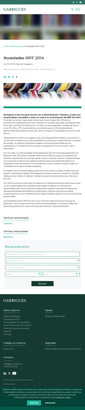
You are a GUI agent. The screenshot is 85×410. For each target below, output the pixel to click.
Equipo (48, 310)
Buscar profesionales (55, 316)
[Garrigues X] (9, 373)
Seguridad (50, 343)
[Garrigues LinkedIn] (5, 373)
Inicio (6, 46)
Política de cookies (9, 384)
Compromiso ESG (12, 319)
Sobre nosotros (11, 310)
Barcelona (8, 237)
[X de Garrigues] (77, 2)
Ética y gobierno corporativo (17, 322)
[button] (5, 77)
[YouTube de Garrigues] (80, 2)
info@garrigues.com (13, 364)
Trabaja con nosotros (14, 343)
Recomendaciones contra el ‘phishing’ (63, 349)
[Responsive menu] (77, 9)
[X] (13, 77)
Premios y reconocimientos (16, 328)
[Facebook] (16, 77)
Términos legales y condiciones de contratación (18, 380)
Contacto (8, 357)
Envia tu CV (9, 349)
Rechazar (50, 403)
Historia (7, 331)
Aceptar (34, 403)
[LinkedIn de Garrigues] (73, 2)
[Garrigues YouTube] (14, 373)
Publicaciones (16, 46)
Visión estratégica (12, 316)
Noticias (7, 334)
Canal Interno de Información (17, 325)
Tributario (8, 223)
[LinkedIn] (9, 77)
